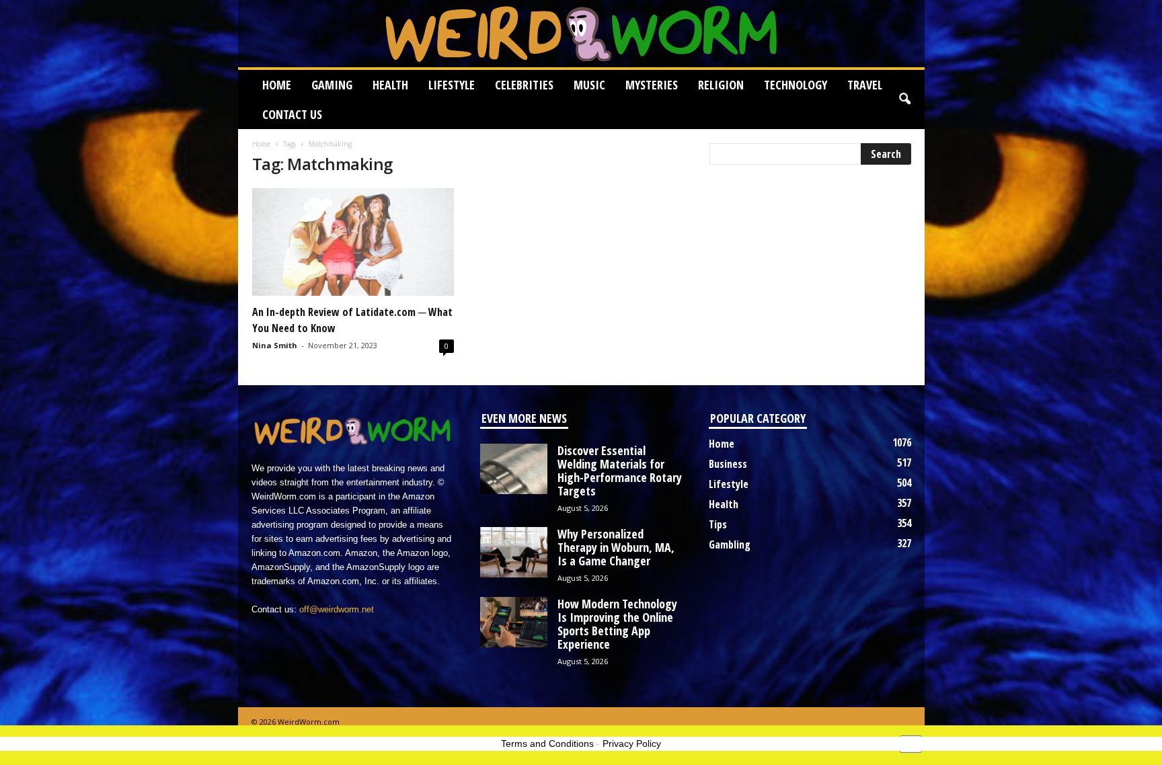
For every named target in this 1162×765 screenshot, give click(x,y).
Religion (721, 85)
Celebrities (524, 85)
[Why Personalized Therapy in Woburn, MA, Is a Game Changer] (513, 552)
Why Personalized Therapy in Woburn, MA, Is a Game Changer (615, 547)
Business (728, 463)
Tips (718, 524)
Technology (795, 85)
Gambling (729, 544)
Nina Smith (274, 345)
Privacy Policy (632, 743)
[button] (904, 99)
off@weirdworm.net (336, 609)
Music (589, 85)
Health (390, 85)
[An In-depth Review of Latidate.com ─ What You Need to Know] (353, 242)
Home (276, 85)
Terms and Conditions (547, 743)
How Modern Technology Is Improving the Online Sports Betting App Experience (617, 624)
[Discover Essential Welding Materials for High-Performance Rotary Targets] (513, 469)
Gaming (331, 85)
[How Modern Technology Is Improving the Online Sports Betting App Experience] (513, 622)
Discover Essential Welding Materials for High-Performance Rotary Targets (619, 470)
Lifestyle (451, 85)
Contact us (292, 114)
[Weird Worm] (581, 33)
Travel (864, 85)
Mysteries (651, 85)
